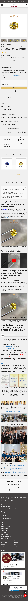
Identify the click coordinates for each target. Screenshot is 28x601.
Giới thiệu (16, 540)
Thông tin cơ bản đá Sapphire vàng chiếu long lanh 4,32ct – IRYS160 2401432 (13, 190)
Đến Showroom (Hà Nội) (6, 536)
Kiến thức (16, 546)
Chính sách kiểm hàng (5, 526)
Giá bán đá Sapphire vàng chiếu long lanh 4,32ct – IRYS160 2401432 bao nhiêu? (13, 194)
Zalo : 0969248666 (15, 490)
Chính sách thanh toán (5, 522)
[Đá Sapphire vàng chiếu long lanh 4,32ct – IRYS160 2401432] (4, 40)
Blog (15, 544)
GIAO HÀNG (7, 335)
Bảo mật (16, 542)
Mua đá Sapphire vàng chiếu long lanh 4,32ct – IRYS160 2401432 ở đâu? (12, 197)
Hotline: (8, 91)
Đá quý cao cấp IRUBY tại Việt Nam (15, 471)
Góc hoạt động (4, 542)
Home (1, 10)
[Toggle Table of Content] (24, 188)
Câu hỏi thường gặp (5, 534)
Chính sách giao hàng (5, 524)
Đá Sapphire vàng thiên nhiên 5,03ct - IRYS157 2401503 (20, 173)
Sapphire (10, 10)
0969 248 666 (16, 75)
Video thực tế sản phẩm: (8, 192)
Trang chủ (3, 540)
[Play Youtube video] (14, 260)
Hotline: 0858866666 (15, 484)
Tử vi (1, 548)
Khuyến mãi (3, 544)
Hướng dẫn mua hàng (5, 532)
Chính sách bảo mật (5, 520)
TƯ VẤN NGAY (14, 88)
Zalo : (21, 91)
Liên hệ (2, 546)
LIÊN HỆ (2, 335)
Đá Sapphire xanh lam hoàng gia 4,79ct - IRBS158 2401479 (6, 173)
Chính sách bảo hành (5, 530)
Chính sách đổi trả (4, 528)
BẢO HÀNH (12, 335)
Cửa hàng (5, 10)
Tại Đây (24, 292)
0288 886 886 (22, 73)
